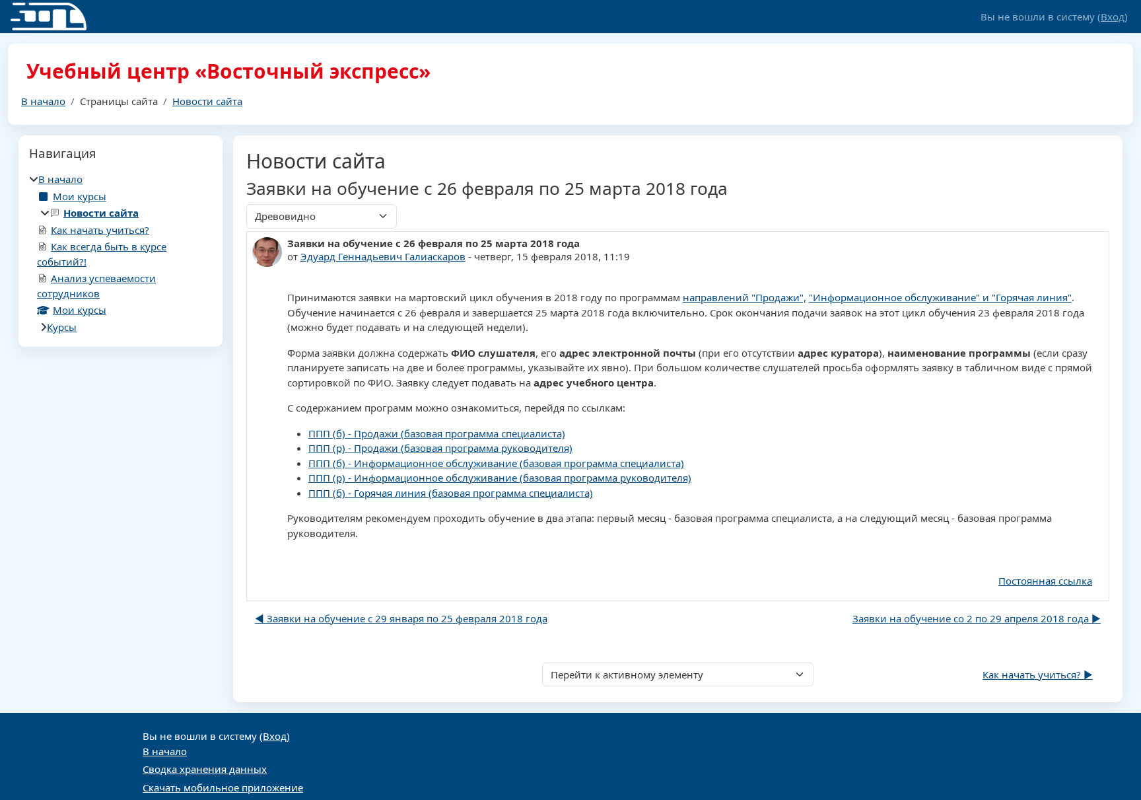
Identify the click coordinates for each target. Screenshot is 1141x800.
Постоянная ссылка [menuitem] (1045, 580)
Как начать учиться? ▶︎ (1038, 674)
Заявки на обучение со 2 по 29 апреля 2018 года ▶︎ (976, 618)
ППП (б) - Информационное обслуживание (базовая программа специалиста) (496, 463)
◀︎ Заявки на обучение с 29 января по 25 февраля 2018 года (401, 618)
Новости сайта (207, 101)
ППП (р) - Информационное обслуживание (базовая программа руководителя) (499, 477)
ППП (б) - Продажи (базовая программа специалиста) (436, 433)
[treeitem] (120, 253)
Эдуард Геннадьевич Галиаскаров (383, 256)
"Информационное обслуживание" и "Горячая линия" (940, 297)
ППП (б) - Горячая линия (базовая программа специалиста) (450, 492)
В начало (43, 101)
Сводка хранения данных (205, 769)
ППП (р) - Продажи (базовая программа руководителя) (440, 448)
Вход (1112, 16)
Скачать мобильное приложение (223, 787)
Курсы (62, 327)
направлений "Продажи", (744, 297)
